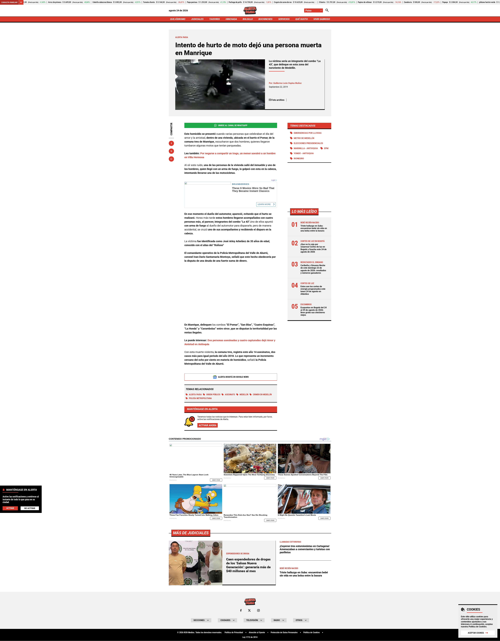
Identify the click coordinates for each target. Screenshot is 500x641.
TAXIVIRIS (214, 19)
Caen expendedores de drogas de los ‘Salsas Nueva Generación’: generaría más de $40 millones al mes (248, 565)
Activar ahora (207, 425)
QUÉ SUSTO (301, 19)
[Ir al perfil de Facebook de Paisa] (241, 610)
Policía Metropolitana (200, 398)
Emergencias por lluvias (307, 133)
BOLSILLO (248, 19)
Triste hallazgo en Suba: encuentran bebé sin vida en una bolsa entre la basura (314, 228)
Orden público (213, 394)
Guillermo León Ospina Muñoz (287, 83)
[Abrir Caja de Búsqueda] (327, 10)
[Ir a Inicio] (250, 10)
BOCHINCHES (265, 19)
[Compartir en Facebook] (171, 143)
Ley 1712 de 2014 (249, 637)
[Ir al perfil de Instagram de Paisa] (258, 610)
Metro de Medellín (304, 138)
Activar (10, 508)
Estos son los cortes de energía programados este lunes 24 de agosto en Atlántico (313, 290)
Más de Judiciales (191, 533)
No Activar (29, 508)
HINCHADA (231, 19)
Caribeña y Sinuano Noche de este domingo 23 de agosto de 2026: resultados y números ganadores (313, 269)
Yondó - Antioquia (304, 153)
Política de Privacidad (234, 632)
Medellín (244, 394)
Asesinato (230, 394)
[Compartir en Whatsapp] (171, 159)
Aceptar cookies (476, 633)
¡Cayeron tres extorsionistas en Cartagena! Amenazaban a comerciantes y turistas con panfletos (305, 549)
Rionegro (299, 158)
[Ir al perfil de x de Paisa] (249, 610)
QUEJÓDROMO (177, 19)
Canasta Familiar (9, 2)
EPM (326, 148)
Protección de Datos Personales (284, 632)
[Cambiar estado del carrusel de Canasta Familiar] (21, 2)
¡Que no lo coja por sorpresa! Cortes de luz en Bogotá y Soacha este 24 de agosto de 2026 (314, 248)
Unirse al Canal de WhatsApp (232, 125)
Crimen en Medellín (262, 394)
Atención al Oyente (257, 632)
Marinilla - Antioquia (306, 148)
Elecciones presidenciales (308, 143)
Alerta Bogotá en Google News (233, 377)
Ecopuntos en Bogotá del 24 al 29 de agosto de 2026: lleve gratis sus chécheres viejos (314, 311)
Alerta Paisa (195, 394)
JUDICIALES (197, 19)
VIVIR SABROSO (321, 19)
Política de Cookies (477, 626)
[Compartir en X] (171, 151)
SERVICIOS (284, 19)
